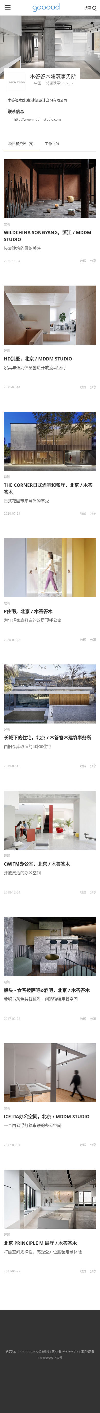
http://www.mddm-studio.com (37, 119)
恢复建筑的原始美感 (22, 248)
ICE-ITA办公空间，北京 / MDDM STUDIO (46, 1116)
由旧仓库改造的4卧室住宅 (27, 746)
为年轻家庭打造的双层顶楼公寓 (32, 620)
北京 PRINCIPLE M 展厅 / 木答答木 (40, 1243)
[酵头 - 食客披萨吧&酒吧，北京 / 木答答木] (50, 946)
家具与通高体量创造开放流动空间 (34, 367)
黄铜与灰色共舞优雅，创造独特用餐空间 (41, 999)
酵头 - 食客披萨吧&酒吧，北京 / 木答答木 (47, 990)
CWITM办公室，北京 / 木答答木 (37, 864)
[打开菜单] (7, 7)
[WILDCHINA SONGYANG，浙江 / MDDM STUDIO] (50, 188)
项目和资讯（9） (22, 143)
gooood (48, 7)
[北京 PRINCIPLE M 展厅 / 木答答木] (50, 1199)
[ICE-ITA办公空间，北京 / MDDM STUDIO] (50, 1072)
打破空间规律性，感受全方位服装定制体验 (43, 1252)
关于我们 (11, 1351)
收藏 (83, 261)
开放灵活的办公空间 (22, 873)
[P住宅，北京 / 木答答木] (50, 567)
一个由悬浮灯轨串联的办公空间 (32, 1125)
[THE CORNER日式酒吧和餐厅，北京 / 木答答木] (50, 441)
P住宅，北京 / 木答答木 (28, 611)
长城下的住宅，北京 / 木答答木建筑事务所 (47, 737)
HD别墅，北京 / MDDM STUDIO (38, 359)
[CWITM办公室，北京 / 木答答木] (50, 820)
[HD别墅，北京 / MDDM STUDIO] (50, 315)
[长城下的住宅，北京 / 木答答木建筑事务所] (50, 694)
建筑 (7, 224)
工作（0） (53, 143)
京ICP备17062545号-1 (65, 1351)
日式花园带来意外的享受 (26, 501)
